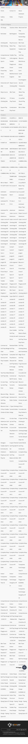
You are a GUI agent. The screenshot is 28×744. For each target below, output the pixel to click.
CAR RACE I (4, 118)
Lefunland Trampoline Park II (4, 195)
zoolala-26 (12, 324)
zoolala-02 (12, 299)
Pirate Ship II (4, 271)
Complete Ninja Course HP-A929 (5, 537)
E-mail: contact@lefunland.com (8, 730)
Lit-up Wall (21, 98)
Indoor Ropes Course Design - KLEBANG (5, 686)
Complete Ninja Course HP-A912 (14, 491)
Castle (20, 73)
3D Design (3, 27)
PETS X (20, 139)
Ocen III (3, 268)
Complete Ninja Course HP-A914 (5, 500)
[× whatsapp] (24, 667)
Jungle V (3, 259)
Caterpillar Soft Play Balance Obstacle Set (14, 357)
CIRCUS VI (12, 155)
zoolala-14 (12, 312)
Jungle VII (21, 259)
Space (11, 70)
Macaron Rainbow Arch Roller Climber (13, 397)
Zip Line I (21, 290)
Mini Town (21, 43)
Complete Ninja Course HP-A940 (5, 564)
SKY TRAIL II (22, 173)
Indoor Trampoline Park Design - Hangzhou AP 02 (22, 592)
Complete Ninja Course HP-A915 (14, 500)
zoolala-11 (12, 308)
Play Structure (13, 43)
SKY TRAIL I (12, 173)
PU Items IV (22, 179)
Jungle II (3, 256)
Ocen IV (12, 268)
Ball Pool (3, 98)
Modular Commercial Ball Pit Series (13, 376)
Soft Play (21, 55)
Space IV (3, 278)
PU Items (12, 98)
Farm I (2, 253)
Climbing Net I (22, 176)
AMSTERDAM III (14, 149)
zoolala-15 (21, 312)
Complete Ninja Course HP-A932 (5, 546)
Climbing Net (4, 43)
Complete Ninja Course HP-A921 (23, 510)
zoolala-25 (3, 324)
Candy (20, 67)
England (12, 77)
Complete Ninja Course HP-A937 (5, 555)
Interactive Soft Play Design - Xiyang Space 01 (5, 698)
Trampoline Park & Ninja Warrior (22, 37)
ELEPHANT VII (22, 155)
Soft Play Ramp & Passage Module (14, 367)
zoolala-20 (12, 318)
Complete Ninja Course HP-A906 (5, 482)
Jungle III (12, 256)
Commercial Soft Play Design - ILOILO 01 (5, 616)
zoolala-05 (12, 302)
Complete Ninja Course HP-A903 (5, 473)
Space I (3, 275)
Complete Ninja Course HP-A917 (23, 500)
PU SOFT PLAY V (5, 186)
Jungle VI (12, 259)
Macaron (21, 58)
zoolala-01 (21, 296)
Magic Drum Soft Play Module (22, 357)
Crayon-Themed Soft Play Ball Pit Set (14, 446)
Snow (2, 73)
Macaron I (21, 262)
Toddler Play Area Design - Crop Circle (13, 710)
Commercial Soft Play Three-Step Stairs (23, 339)
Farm (20, 70)
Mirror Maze (22, 107)
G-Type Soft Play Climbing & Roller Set (23, 421)
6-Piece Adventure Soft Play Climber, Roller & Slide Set (5, 424)
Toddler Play (13, 55)
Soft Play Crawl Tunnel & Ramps (14, 385)
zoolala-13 (3, 312)
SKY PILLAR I (13, 161)
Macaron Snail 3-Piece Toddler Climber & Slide (5, 409)
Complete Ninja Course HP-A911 (5, 491)
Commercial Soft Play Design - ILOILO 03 (23, 628)
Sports (2, 61)
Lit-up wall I (22, 192)
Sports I (21, 278)
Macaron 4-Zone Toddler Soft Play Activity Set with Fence (14, 333)
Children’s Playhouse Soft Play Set (5, 455)
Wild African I (4, 287)
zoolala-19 (3, 318)
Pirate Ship (4, 70)
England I (21, 250)
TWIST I (11, 182)
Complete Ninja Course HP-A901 (23, 455)
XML (2, 20)
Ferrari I (12, 253)
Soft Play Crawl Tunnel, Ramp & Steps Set (23, 437)
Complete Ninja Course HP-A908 (14, 482)
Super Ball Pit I (13, 293)
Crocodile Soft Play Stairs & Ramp (22, 376)
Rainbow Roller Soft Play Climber (14, 348)
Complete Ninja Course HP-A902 (23, 464)
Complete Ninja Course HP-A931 (23, 537)
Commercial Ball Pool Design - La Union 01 (23, 659)
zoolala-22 (3, 321)
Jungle (2, 67)
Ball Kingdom (13, 34)
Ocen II (20, 265)
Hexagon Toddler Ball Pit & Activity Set (5, 446)
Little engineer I (14, 262)
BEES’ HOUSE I (22, 149)
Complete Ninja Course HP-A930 (14, 537)
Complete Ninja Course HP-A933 (14, 546)
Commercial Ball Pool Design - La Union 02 (5, 677)
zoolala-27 (21, 324)
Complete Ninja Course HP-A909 (23, 482)
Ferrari (2, 77)
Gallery (3, 17)
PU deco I (12, 201)
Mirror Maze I (4, 182)
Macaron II (3, 265)
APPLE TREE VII (22, 127)
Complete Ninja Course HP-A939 (23, 555)
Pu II (20, 201)
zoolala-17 (12, 315)
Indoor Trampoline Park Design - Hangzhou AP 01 (13, 580)
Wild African (22, 61)
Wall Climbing (4, 46)
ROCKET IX (21, 158)
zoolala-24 (21, 321)
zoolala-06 (21, 302)
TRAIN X (3, 161)
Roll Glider (3, 34)
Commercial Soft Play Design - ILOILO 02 (14, 628)
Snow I (11, 271)
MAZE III (21, 118)
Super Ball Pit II (14, 296)
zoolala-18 (21, 315)
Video (11, 17)
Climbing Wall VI (23, 293)
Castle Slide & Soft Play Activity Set (22, 446)
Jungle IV (21, 256)
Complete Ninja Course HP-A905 (23, 473)
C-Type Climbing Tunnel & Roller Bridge (14, 409)
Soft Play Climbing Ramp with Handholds (23, 348)
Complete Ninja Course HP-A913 (23, 491)
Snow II (20, 271)
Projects (21, 17)
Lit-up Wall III (22, 182)
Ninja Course (4, 92)
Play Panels (13, 101)
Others (20, 64)
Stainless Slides (14, 27)
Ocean (11, 67)
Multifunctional (14, 73)
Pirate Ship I (22, 268)
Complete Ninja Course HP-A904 (14, 473)
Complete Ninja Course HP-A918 (5, 510)
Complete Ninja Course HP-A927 (14, 528)
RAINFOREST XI (14, 142)
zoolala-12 (21, 308)
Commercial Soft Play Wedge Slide (5, 348)
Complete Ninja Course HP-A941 (14, 564)
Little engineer (14, 58)
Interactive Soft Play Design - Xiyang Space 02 (23, 710)
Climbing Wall (13, 86)
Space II (12, 275)
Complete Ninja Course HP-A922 (5, 519)
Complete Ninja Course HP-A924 (23, 519)
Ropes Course (13, 83)
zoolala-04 (3, 302)
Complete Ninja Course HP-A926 (5, 528)
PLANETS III (4, 142)
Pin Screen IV (13, 186)
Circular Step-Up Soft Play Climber (13, 421)
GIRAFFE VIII (13, 158)
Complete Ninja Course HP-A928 (23, 528)
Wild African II (13, 287)
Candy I (3, 247)
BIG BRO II (12, 152)
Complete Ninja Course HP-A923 (14, 519)
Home (2, 7)
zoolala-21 (21, 318)
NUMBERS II (22, 136)
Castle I (3, 250)
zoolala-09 (21, 305)
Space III (21, 275)
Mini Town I (13, 290)
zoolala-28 (3, 327)
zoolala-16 (3, 315)
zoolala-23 (12, 321)
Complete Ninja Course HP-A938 (14, 555)
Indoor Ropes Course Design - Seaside (14, 677)
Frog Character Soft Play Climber (23, 367)
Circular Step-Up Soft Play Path (4, 385)
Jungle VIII (3, 262)
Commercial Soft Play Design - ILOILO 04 (14, 637)
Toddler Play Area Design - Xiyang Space (22, 637)
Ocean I (12, 265)
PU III (11, 204)
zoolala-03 (21, 299)
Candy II (12, 247)
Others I (21, 287)
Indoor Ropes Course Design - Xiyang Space (23, 677)
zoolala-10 (3, 308)
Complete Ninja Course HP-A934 (23, 546)
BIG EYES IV (22, 152)
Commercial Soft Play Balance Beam (22, 330)
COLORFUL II (13, 118)
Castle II (12, 250)
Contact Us (13, 11)
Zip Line (21, 83)
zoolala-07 (3, 305)
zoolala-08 (12, 305)
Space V (12, 278)
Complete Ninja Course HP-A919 (14, 510)
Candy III (21, 247)
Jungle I (20, 253)
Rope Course (22, 46)
